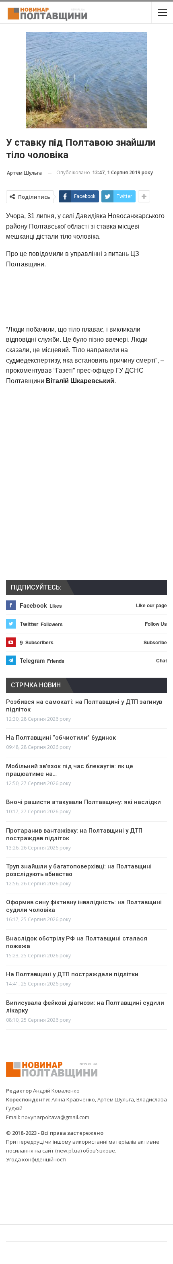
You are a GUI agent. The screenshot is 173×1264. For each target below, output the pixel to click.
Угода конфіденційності (36, 1159)
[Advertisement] (86, 296)
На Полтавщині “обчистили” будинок (61, 737)
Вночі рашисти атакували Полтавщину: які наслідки (83, 802)
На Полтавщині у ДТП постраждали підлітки (72, 974)
